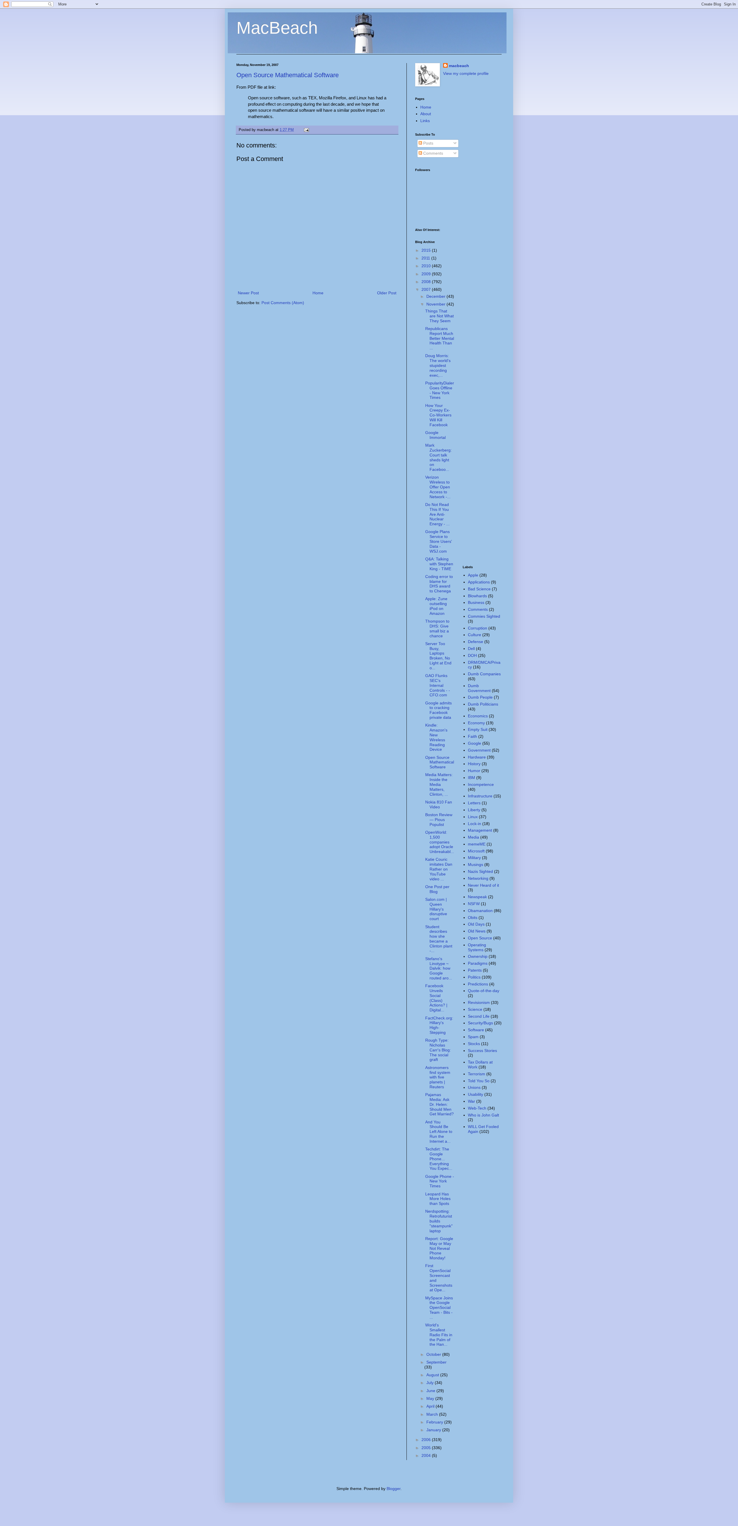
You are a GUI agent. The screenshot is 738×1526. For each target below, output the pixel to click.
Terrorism (476, 1074)
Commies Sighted (484, 616)
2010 (426, 266)
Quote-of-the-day (483, 990)
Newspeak (477, 896)
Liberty (474, 809)
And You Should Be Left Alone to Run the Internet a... (438, 1132)
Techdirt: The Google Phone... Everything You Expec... (438, 1159)
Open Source (480, 938)
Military (474, 857)
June (431, 1390)
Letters (474, 803)
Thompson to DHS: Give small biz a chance (437, 628)
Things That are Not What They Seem (439, 316)
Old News (476, 931)
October (434, 1354)
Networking (478, 878)
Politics (474, 977)
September (436, 1362)
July (430, 1382)
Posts (427, 143)
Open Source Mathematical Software (287, 75)
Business (476, 602)
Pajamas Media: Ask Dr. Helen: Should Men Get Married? (439, 1104)
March (432, 1414)
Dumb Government (479, 688)
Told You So (479, 1080)
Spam (473, 1036)
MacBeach (277, 27)
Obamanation (480, 910)
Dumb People (480, 697)
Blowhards (477, 596)
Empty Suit (477, 729)
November (436, 304)
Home (317, 293)
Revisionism (479, 1002)
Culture (474, 634)
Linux (473, 816)
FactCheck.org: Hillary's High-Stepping (439, 1025)
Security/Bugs (480, 1023)
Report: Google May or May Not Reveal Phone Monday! (439, 1248)
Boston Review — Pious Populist (438, 819)
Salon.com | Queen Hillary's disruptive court (436, 909)
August (433, 1375)
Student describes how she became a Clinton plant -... (438, 938)
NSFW (474, 903)
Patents (475, 970)
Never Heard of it (483, 885)
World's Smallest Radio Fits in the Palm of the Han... (438, 1335)
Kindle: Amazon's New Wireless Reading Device (436, 737)
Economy (476, 723)
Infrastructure (480, 796)
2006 (426, 1439)
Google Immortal (435, 435)
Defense (475, 641)
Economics (478, 716)
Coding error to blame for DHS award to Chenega (439, 583)
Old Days (476, 924)
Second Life (479, 1016)
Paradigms (477, 963)
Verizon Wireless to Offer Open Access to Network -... (438, 487)
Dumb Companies (484, 674)
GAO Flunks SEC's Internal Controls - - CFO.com (437, 685)
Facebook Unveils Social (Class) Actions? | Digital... (436, 997)
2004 (426, 1455)
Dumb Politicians (483, 704)
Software (476, 1030)
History (474, 763)
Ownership (477, 956)
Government (479, 750)
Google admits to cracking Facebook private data (438, 710)
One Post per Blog (437, 889)
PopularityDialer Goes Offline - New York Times (439, 390)
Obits (472, 917)
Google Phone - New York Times (439, 1181)
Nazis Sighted (480, 871)
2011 (426, 258)
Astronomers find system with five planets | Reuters (437, 1077)
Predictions (478, 984)
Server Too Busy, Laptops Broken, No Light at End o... (438, 655)
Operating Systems (477, 947)
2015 (426, 250)
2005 (426, 1447)
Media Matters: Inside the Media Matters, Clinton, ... (439, 784)
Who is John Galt (483, 1115)
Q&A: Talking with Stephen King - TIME (439, 564)
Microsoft (476, 851)
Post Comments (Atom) (282, 302)
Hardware (477, 757)
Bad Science (479, 589)
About (425, 113)
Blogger (393, 1488)
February (435, 1422)
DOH (472, 655)
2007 (426, 289)
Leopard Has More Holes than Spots (438, 1199)
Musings (475, 864)
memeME (476, 844)
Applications (479, 582)
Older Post (386, 293)
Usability (475, 1094)
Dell (471, 648)
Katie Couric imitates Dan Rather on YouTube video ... (438, 869)
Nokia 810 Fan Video (438, 804)
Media (473, 837)
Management (480, 830)
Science (475, 1009)
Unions (474, 1087)
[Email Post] (305, 130)
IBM (471, 777)
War (471, 1101)
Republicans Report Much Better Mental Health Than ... (439, 338)
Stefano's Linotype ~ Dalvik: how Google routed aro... (438, 968)
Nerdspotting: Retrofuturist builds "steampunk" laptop (439, 1221)
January (434, 1430)
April (431, 1406)
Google (474, 743)
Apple (473, 575)
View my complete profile (466, 73)
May (430, 1398)
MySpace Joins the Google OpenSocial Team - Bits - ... (439, 1308)
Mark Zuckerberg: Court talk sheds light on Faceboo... (438, 457)
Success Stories (482, 1050)
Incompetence (481, 784)
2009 (426, 274)
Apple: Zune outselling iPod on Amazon (436, 605)
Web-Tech (477, 1108)
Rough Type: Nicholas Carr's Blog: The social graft (438, 1050)
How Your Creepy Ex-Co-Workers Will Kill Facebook (438, 415)
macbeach (459, 65)
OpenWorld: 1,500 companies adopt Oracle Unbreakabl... (439, 842)
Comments (432, 153)
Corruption (477, 628)
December (436, 296)
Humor (474, 770)
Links (425, 120)
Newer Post (248, 293)
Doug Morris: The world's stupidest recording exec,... (438, 365)
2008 (426, 281)
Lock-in (474, 823)
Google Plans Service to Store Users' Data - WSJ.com (438, 541)
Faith (472, 736)
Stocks (474, 1043)
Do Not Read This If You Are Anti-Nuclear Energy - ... (437, 514)
